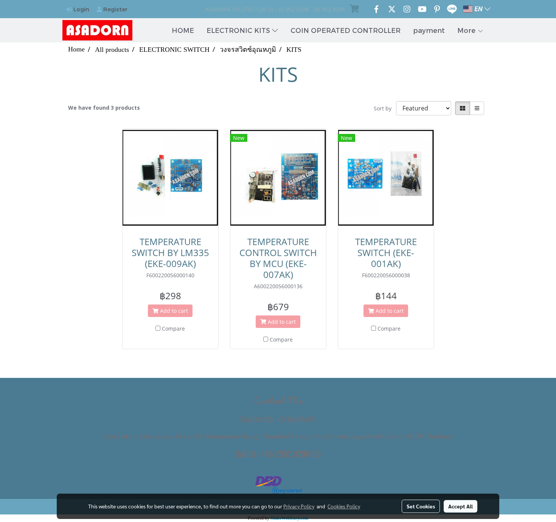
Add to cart (173, 310)
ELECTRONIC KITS (239, 30)
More (467, 30)
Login (80, 9)
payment (429, 30)
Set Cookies (421, 506)
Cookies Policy (344, 506)
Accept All (460, 506)
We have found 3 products (104, 107)
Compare (173, 328)
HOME (183, 30)
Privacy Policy (298, 506)
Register (114, 9)
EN (478, 9)
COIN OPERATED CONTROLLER (345, 30)
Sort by (385, 108)
